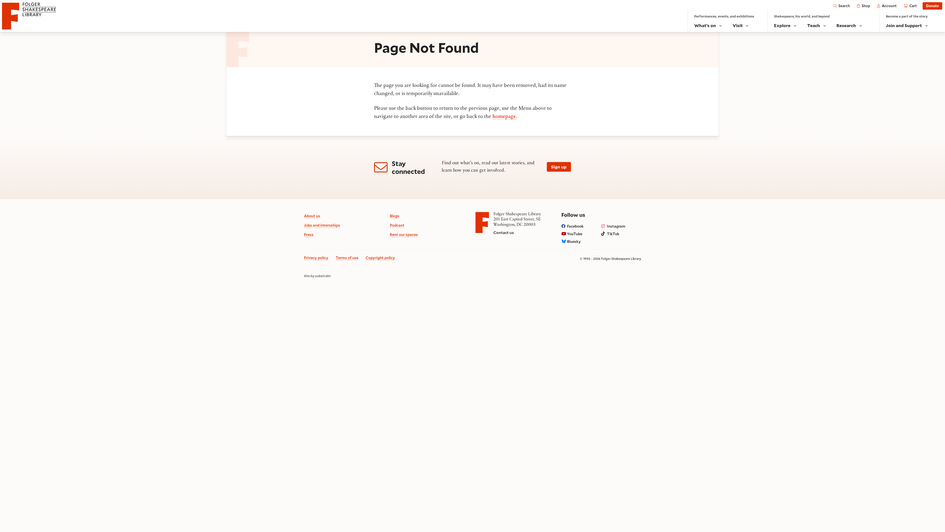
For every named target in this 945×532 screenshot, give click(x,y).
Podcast (397, 225)
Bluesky (574, 241)
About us (312, 215)
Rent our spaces (404, 234)
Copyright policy (380, 257)
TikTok (613, 233)
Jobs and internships (322, 225)
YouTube (574, 233)
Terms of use (347, 257)
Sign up (559, 167)
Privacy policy (316, 257)
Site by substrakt (317, 276)
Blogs (394, 215)
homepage (504, 117)
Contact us (503, 232)
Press (309, 234)
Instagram (616, 226)
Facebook (575, 226)
